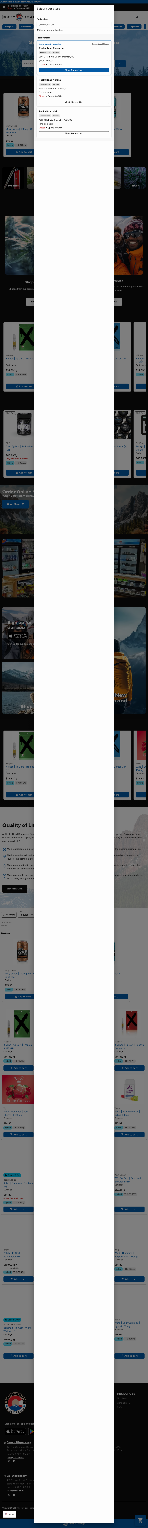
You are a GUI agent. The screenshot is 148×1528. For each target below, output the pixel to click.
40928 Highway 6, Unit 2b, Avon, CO (55, 120)
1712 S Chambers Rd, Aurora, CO (53, 88)
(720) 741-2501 (45, 92)
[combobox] (71, 24)
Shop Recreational (74, 70)
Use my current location (51, 30)
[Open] (109, 25)
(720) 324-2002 (46, 61)
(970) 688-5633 (46, 124)
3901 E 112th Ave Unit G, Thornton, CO (56, 57)
